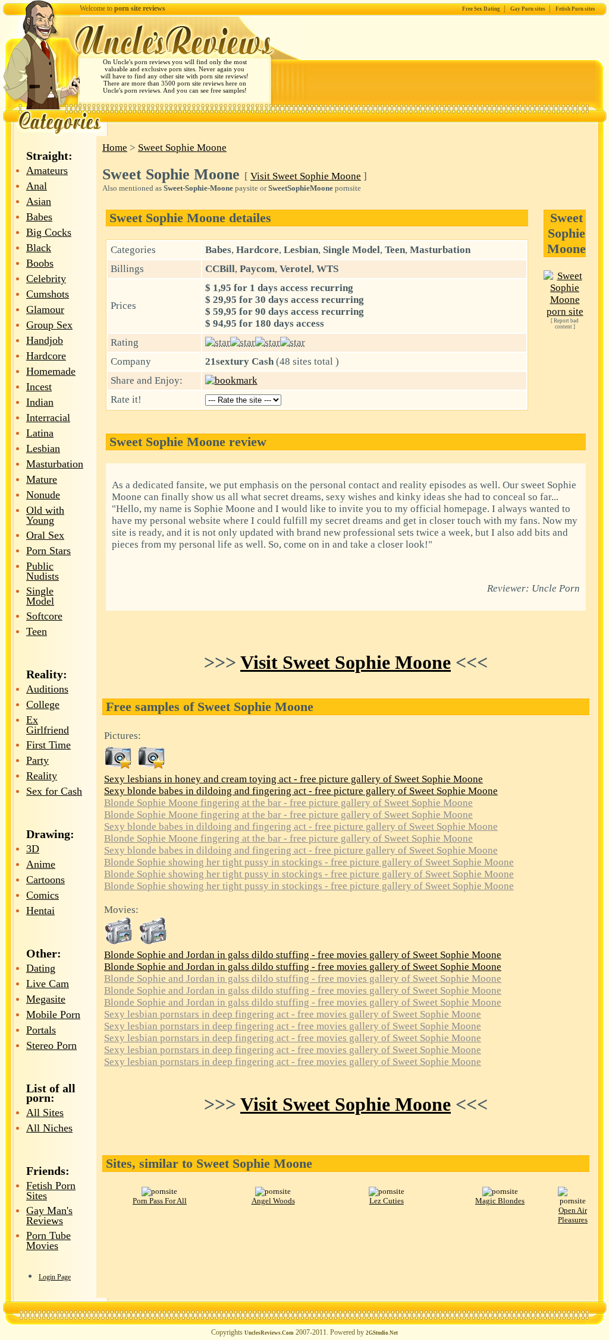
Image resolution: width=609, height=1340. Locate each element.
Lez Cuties (386, 1200)
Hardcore (46, 356)
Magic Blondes (500, 1200)
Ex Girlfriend (47, 725)
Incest (39, 387)
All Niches (49, 1128)
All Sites (45, 1112)
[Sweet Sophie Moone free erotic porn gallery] (118, 767)
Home (114, 147)
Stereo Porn (51, 1045)
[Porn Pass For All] (159, 1191)
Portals (41, 1030)
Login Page (55, 1277)
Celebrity (46, 279)
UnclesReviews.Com (269, 1333)
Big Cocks (48, 232)
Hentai (40, 910)
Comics (42, 895)
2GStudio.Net (382, 1333)
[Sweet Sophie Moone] (565, 311)
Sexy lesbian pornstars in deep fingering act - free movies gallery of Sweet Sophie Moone (292, 1014)
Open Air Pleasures (573, 1215)
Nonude (43, 495)
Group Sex (49, 325)
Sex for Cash (54, 791)
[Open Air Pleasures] (573, 1200)
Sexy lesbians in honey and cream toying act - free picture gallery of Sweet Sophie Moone (293, 779)
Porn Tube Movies (48, 1240)
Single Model (40, 596)
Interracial (48, 418)
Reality (41, 776)
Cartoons (45, 880)
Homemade (51, 371)
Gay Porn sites (527, 9)
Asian (38, 201)
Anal (36, 186)
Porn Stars (48, 551)
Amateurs (47, 170)
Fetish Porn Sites (51, 1191)
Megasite (45, 999)
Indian (40, 402)
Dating (40, 968)
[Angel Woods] (273, 1191)
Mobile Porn (53, 1014)
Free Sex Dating (481, 9)
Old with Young (45, 515)
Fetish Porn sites (575, 9)
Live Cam (47, 984)
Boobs (40, 263)
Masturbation (54, 464)
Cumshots (47, 294)
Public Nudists (42, 571)
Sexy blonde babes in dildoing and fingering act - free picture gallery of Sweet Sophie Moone (301, 791)
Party (37, 760)
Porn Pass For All (160, 1200)
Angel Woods (273, 1200)
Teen (36, 631)
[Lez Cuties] (386, 1191)
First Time (48, 745)
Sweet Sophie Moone (182, 147)
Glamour (45, 309)
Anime (40, 864)
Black (38, 248)
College (42, 704)
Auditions (47, 689)
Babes (39, 217)
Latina (40, 433)
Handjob (44, 340)
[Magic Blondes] (500, 1191)
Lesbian (43, 448)
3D (32, 849)
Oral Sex (45, 535)
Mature (41, 479)
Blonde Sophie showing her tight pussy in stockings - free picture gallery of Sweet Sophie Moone (309, 862)
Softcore (44, 616)
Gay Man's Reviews (49, 1216)
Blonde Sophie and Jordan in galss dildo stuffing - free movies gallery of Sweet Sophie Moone (302, 954)
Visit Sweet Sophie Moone (305, 176)
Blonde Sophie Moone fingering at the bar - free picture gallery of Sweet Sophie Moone (288, 802)
